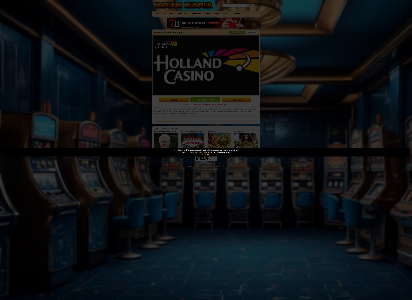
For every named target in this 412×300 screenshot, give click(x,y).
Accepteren (206, 154)
